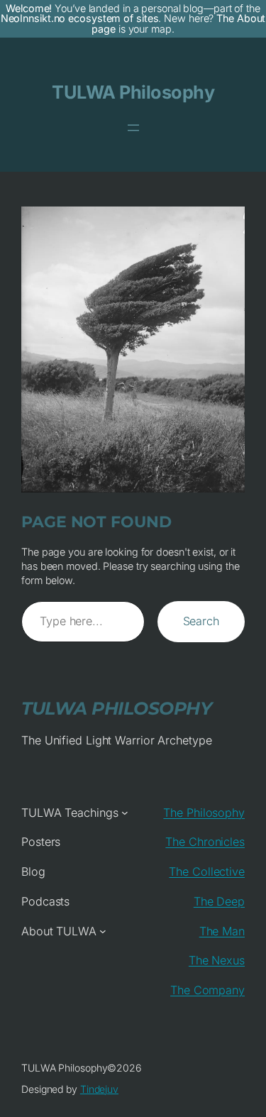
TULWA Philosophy (133, 92)
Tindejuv (99, 1089)
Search (201, 621)
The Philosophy (204, 812)
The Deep (219, 901)
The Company (207, 990)
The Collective (207, 871)
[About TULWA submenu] (102, 931)
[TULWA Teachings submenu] (124, 812)
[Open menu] (133, 127)
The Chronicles (205, 842)
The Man (222, 931)
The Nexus (217, 960)
